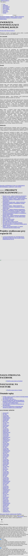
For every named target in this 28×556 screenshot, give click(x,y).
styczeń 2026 (5, 499)
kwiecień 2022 (6, 528)
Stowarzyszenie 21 (11, 30)
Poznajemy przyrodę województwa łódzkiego (12, 222)
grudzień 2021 (6, 533)
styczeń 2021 (5, 542)
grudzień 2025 (6, 500)
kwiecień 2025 (6, 508)
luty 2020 (5, 553)
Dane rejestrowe (6, 6)
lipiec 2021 (5, 536)
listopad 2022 (5, 522)
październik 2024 (6, 516)
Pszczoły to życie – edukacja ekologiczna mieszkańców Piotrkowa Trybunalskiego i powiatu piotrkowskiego (15, 196)
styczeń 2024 (5, 519)
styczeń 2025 (5, 512)
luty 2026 (5, 497)
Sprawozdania (6, 8)
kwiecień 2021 (6, 539)
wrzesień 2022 (6, 524)
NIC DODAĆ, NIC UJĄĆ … (9, 482)
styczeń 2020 (5, 555)
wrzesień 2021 (6, 535)
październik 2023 (6, 521)
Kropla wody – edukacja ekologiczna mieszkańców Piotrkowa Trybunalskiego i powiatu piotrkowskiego (14, 210)
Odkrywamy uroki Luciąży (8, 219)
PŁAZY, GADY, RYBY (12, 186)
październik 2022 (6, 523)
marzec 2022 (5, 529)
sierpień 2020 (5, 547)
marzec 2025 (5, 510)
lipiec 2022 (5, 525)
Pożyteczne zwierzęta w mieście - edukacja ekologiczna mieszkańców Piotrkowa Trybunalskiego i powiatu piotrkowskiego (12, 18)
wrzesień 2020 (6, 546)
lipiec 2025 (5, 505)
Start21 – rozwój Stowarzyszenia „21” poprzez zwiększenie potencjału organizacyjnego (13, 227)
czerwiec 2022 (6, 527)
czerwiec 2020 (6, 550)
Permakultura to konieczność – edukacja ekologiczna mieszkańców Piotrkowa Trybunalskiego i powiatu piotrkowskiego (14, 203)
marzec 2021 (5, 540)
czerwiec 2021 (6, 538)
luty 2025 (5, 511)
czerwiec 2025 (6, 506)
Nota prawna (5, 11)
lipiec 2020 (5, 549)
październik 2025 (6, 501)
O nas (4, 4)
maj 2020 (5, 551)
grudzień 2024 (6, 513)
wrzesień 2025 (6, 502)
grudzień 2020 (6, 544)
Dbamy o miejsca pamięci (8, 220)
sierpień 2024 (5, 517)
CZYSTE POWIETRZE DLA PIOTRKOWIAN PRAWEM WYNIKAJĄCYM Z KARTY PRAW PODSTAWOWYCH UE (13, 238)
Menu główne (3, 1)
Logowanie (5, 10)
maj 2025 (5, 507)
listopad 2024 (5, 514)
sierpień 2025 (5, 503)
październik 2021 (6, 534)
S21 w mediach (6, 9)
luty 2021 (5, 541)
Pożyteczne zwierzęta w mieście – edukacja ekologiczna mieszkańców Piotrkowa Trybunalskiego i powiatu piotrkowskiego (15, 199)
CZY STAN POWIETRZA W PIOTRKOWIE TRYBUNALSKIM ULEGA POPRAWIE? (13, 491)
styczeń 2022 (5, 532)
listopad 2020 (5, 545)
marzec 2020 (5, 552)
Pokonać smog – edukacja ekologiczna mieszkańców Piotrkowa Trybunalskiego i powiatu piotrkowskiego (14, 216)
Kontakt (4, 12)
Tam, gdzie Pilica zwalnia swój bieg (10, 221)
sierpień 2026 (5, 496)
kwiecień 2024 (6, 518)
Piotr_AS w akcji (6, 217)
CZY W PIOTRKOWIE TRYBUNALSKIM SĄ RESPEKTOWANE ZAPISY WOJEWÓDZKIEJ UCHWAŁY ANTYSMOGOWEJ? (13, 485)
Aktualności (5, 5)
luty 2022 (5, 530)
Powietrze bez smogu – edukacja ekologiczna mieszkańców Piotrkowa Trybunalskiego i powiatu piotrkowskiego (13, 207)
